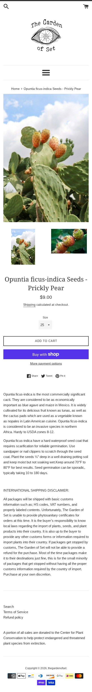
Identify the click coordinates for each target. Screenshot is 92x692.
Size (45, 317)
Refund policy (13, 617)
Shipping (29, 304)
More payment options (46, 363)
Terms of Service (15, 612)
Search (8, 606)
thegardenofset (57, 668)
